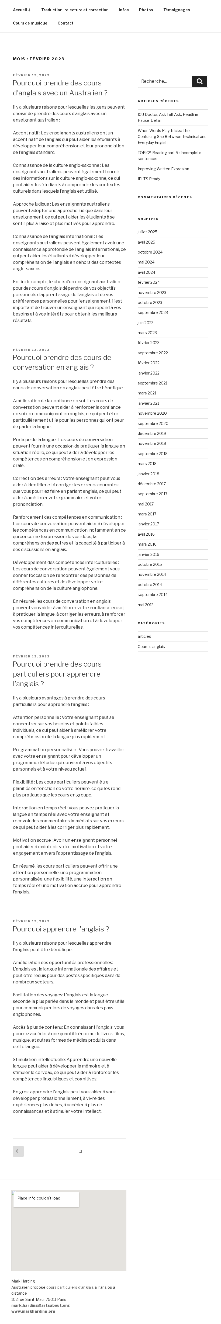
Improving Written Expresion (163, 169)
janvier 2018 (148, 474)
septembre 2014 (153, 594)
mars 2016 (147, 544)
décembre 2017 (152, 483)
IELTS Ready (149, 178)
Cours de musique (30, 23)
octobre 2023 (150, 302)
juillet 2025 (147, 232)
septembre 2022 (153, 353)
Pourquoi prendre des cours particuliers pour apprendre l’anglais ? (57, 674)
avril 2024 (146, 272)
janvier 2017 (148, 524)
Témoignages (176, 10)
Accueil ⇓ (22, 10)
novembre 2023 (152, 292)
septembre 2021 (152, 383)
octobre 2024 (150, 252)
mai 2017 (146, 504)
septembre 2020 (153, 423)
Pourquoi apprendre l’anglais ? (60, 929)
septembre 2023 (153, 312)
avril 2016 (146, 534)
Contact (66, 23)
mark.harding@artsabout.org (40, 1305)
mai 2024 (146, 262)
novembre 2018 (152, 443)
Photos (146, 10)
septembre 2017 (152, 493)
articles (144, 636)
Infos (124, 10)
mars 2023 (147, 332)
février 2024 (149, 282)
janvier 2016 (148, 554)
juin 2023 (146, 322)
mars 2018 (147, 463)
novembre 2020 (152, 413)
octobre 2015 (150, 564)
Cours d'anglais (151, 646)
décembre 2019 (152, 433)
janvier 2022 (149, 373)
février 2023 (149, 342)
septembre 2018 (153, 453)
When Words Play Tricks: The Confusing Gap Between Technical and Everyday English (172, 136)
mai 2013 (146, 604)
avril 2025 (146, 242)
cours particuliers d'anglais (70, 1287)
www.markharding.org (33, 1311)
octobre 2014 (150, 584)
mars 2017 (147, 514)
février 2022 (149, 363)
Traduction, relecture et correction (75, 10)
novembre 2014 (152, 574)
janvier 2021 (148, 403)
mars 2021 (147, 393)
